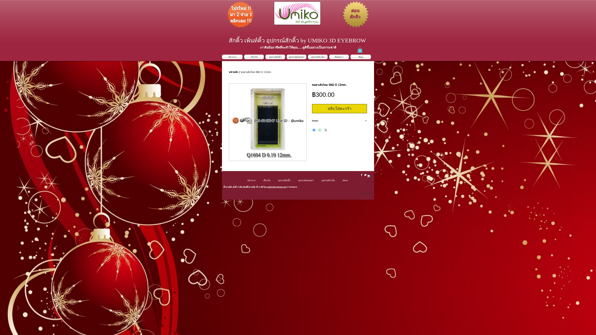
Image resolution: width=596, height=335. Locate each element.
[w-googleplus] (369, 176)
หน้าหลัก (233, 72)
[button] (360, 50)
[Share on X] (326, 130)
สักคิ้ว (235, 187)
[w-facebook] (361, 174)
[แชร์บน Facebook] (314, 130)
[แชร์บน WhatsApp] (320, 130)
